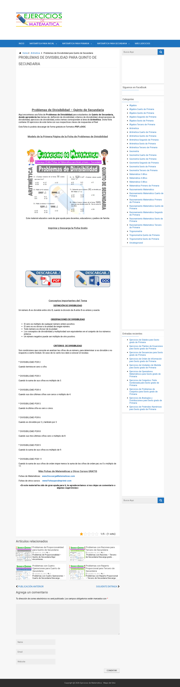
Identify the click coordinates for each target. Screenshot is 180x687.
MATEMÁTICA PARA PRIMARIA (75, 43)
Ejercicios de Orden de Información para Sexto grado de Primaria (145, 360)
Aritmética (35, 53)
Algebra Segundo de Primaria (142, 117)
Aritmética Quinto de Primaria (142, 136)
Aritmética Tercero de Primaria (143, 147)
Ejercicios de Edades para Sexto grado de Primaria (144, 341)
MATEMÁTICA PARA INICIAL (42, 43)
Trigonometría (135, 231)
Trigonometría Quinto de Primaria (144, 235)
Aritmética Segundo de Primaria (144, 140)
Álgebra (133, 105)
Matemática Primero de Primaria (144, 185)
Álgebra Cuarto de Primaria (141, 109)
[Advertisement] (115, 19)
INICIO (21, 43)
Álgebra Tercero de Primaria (142, 124)
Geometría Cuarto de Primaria (142, 155)
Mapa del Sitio (109, 683)
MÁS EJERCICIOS (142, 43)
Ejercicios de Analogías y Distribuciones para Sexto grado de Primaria (145, 400)
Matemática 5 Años (138, 182)
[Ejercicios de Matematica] (39, 26)
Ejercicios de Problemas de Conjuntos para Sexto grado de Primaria (143, 391)
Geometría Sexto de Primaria (142, 166)
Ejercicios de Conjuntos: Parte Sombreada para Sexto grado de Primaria (144, 383)
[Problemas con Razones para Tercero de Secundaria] (77, 560)
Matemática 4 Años (138, 178)
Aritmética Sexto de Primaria (142, 143)
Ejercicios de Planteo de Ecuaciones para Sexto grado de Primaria (146, 347)
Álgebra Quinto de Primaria (141, 113)
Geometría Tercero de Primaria (143, 170)
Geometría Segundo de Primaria (144, 162)
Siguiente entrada (106, 586)
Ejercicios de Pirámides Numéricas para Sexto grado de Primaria (145, 408)
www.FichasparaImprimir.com (56, 480)
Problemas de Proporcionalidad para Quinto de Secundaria (48, 548)
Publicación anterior (30, 586)
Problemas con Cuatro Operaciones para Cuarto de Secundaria (46, 568)
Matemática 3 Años (138, 174)
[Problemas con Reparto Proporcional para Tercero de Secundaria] (77, 579)
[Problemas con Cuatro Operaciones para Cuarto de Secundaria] (24, 579)
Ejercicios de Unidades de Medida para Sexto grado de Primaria (145, 366)
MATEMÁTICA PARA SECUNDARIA (112, 43)
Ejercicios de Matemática (91, 683)
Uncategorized (136, 243)
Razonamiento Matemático (141, 189)
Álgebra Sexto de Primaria (141, 120)
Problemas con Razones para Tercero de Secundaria (100, 548)
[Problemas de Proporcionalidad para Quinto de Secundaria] (24, 560)
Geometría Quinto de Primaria (142, 159)
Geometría (134, 151)
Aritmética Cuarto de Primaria (142, 132)
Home (25, 53)
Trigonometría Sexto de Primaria (144, 239)
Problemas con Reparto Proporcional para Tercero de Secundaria (100, 568)
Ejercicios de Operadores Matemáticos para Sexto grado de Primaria (145, 374)
